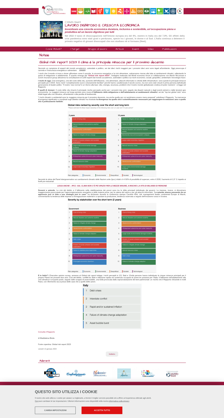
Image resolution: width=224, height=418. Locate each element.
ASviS (70, 22)
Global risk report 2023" (99, 75)
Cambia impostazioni (55, 410)
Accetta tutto (102, 410)
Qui (36, 401)
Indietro (112, 354)
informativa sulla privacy (119, 401)
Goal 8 (78, 22)
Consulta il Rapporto (46, 332)
